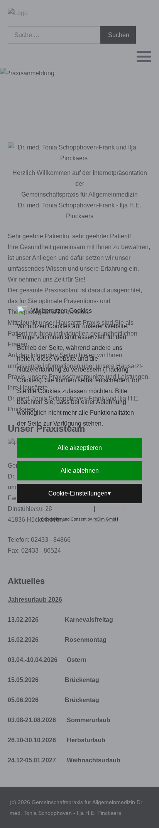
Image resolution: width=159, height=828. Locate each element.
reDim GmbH (105, 519)
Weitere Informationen (62, 508)
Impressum (112, 508)
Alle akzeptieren (80, 448)
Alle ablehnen (80, 470)
